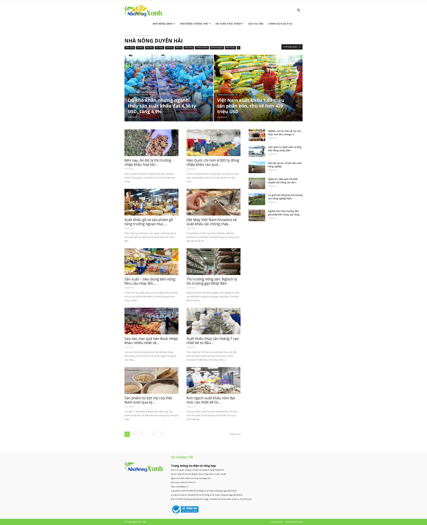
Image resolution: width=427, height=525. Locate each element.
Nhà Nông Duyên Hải (138, 95)
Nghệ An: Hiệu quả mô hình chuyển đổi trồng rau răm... (283, 180)
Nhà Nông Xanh (162, 23)
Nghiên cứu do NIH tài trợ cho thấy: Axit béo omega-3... (284, 132)
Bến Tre (178, 48)
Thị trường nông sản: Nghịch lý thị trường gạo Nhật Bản (211, 281)
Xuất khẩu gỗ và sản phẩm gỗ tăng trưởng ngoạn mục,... (148, 221)
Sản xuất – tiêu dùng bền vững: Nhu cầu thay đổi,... (150, 281)
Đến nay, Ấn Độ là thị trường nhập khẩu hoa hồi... (147, 162)
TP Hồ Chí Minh (202, 48)
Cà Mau (140, 48)
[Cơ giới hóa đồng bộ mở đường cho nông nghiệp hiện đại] (257, 199)
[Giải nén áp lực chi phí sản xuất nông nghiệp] (257, 167)
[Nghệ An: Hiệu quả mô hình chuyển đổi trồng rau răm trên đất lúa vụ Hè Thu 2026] (257, 183)
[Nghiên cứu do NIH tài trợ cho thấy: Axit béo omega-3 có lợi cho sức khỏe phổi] (257, 135)
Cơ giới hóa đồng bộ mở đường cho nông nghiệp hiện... (285, 196)
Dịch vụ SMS (255, 23)
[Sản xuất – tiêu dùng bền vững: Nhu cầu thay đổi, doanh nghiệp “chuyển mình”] (151, 261)
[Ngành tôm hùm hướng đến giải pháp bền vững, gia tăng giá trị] (257, 215)
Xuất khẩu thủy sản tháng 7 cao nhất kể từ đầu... (212, 340)
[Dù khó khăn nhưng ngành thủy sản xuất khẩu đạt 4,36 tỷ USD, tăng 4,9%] (168, 93)
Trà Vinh (169, 48)
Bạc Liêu (149, 48)
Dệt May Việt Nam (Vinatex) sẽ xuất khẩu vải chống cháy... (211, 221)
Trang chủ (128, 36)
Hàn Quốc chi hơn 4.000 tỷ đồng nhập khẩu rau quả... (212, 162)
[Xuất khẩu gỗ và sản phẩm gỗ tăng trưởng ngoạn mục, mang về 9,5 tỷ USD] (151, 202)
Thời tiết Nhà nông (294, 521)
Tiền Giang (189, 48)
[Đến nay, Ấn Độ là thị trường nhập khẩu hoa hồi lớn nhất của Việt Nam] (151, 142)
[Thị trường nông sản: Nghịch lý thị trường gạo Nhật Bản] (213, 261)
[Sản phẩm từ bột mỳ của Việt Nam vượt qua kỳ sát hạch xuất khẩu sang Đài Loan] (151, 380)
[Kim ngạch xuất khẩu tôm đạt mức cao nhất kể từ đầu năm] (213, 380)
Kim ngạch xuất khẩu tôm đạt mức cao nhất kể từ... (210, 400)
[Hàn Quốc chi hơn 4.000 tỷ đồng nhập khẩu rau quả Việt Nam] (213, 142)
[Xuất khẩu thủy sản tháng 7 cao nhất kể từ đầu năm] (213, 321)
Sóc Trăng (159, 48)
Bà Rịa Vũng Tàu (217, 48)
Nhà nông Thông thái (194, 23)
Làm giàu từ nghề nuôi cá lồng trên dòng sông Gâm (284, 148)
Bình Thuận (230, 48)
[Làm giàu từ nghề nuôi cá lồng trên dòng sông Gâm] (257, 151)
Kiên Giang (130, 48)
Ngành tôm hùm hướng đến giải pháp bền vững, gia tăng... (284, 212)
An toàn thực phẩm (228, 23)
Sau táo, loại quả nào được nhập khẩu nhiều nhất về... (151, 340)
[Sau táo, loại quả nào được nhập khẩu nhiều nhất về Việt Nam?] (151, 321)
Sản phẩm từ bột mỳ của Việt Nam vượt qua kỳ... (148, 400)
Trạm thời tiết (276, 521)
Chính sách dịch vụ (280, 23)
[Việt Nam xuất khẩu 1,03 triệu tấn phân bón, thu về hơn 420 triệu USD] (258, 88)
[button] (299, 10)
